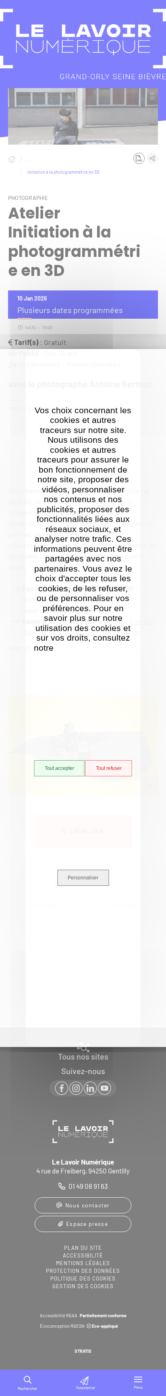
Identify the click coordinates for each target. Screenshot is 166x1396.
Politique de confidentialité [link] (83, 983)
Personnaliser (83, 878)
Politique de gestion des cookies (94, 652)
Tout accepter (59, 768)
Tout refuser (109, 768)
